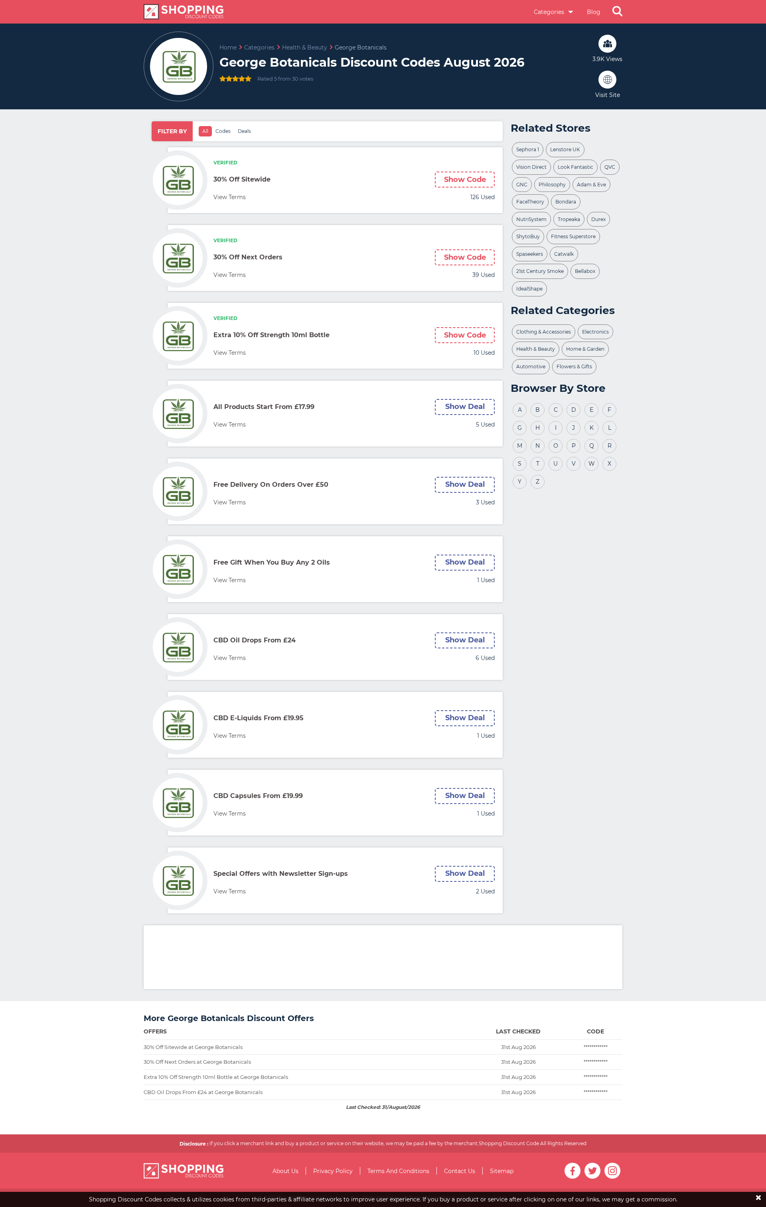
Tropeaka (569, 219)
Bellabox (585, 271)
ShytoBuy (528, 236)
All (205, 131)
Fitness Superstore (573, 236)
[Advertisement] (383, 957)
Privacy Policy (333, 1171)
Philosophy (552, 185)
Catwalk (564, 254)
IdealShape (529, 289)
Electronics (595, 332)
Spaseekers (529, 254)
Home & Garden (585, 349)
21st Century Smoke (540, 271)
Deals (244, 131)
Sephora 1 (527, 149)
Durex (598, 219)
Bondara (565, 202)
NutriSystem (531, 219)
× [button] (758, 1192)
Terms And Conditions (398, 1171)
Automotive (530, 366)
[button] (617, 12)
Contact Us (459, 1171)
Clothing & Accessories (543, 332)
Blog (593, 12)
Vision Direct (531, 167)
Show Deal (465, 406)
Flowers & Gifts (574, 366)
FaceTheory (530, 202)
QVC (609, 167)
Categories (550, 12)
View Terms (229, 197)
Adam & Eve (591, 185)
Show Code (465, 179)
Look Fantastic (575, 167)
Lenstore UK (565, 149)
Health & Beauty (535, 349)
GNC (521, 185)
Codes (223, 131)
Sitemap (501, 1171)
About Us (285, 1171)
